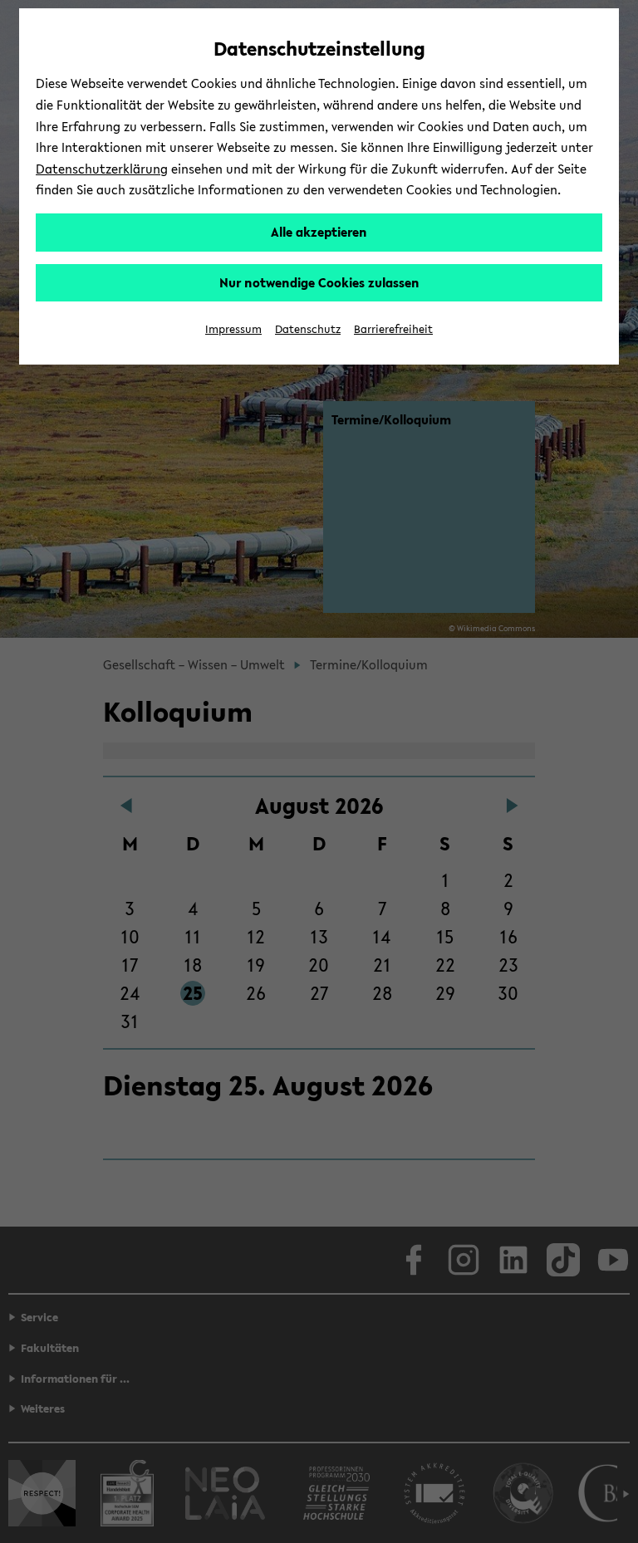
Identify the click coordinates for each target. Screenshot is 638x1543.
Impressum (233, 329)
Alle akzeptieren (319, 232)
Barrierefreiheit (393, 329)
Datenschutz (308, 329)
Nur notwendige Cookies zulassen (319, 282)
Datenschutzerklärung (102, 168)
